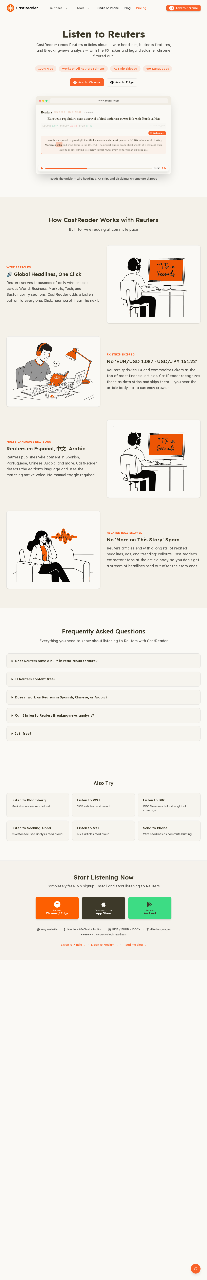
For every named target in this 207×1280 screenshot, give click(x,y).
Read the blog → (135, 945)
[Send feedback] (196, 1269)
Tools (80, 8)
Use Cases (55, 8)
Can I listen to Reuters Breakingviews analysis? (54, 715)
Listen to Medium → (104, 945)
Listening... (158, 133)
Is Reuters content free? (35, 679)
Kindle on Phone (108, 8)
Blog (127, 8)
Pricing (141, 8)
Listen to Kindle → (73, 945)
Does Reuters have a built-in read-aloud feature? (56, 661)
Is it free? (23, 734)
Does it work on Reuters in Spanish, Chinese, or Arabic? (61, 697)
